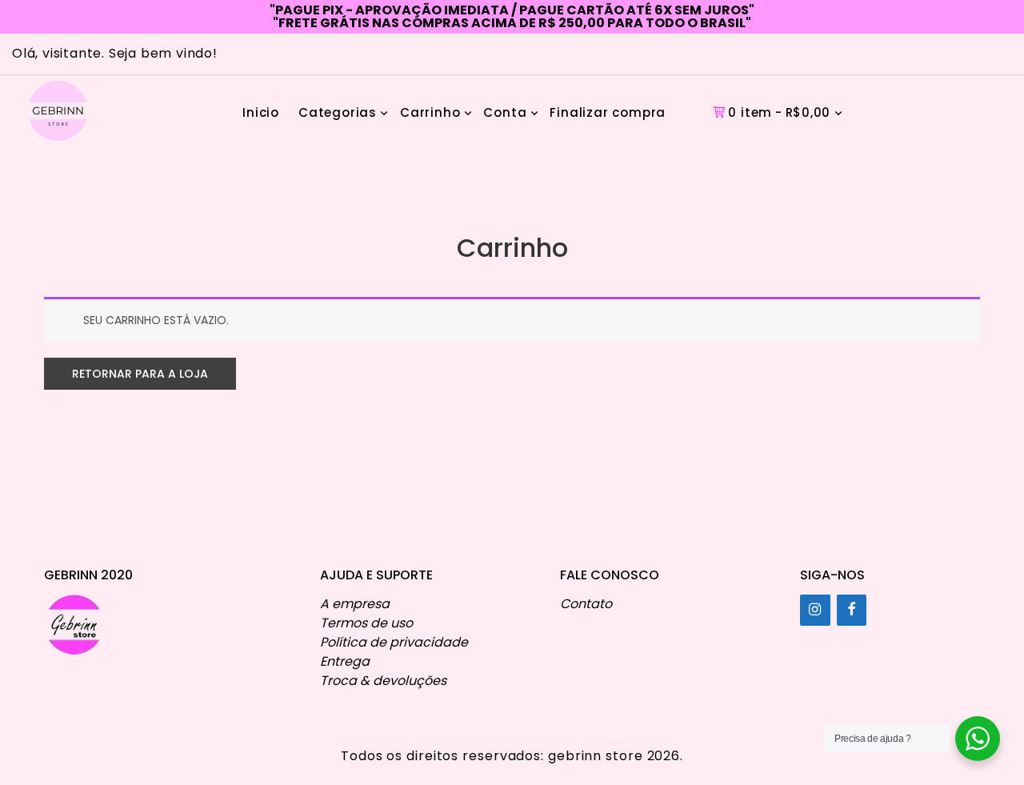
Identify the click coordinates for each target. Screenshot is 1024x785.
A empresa (355, 604)
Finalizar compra (608, 112)
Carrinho (430, 112)
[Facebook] (852, 610)
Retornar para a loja (140, 374)
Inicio (260, 112)
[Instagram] (815, 610)
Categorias (337, 112)
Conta (504, 112)
